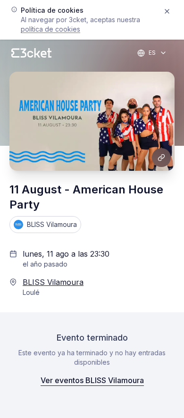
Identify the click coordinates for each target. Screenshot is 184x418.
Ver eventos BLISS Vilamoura (92, 380)
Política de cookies (50, 29)
